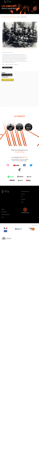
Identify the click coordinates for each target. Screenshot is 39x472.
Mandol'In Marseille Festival (8, 67)
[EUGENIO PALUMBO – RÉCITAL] (10, 127)
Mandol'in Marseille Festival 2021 (11, 16)
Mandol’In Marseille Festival (25, 191)
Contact (3, 217)
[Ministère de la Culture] (5, 231)
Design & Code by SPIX (34, 225)
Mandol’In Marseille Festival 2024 (28, 130)
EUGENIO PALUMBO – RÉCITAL (10, 129)
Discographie (23, 199)
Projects (5, 16)
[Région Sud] (32, 229)
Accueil (3, 16)
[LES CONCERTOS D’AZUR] (19, 127)
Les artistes (23, 194)
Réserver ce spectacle (8, 79)
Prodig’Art (3, 209)
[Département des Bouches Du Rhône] (19, 229)
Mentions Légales (4, 211)
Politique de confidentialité (5, 214)
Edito (22, 196)
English (22, 201)
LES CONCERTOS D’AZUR (19, 129)
